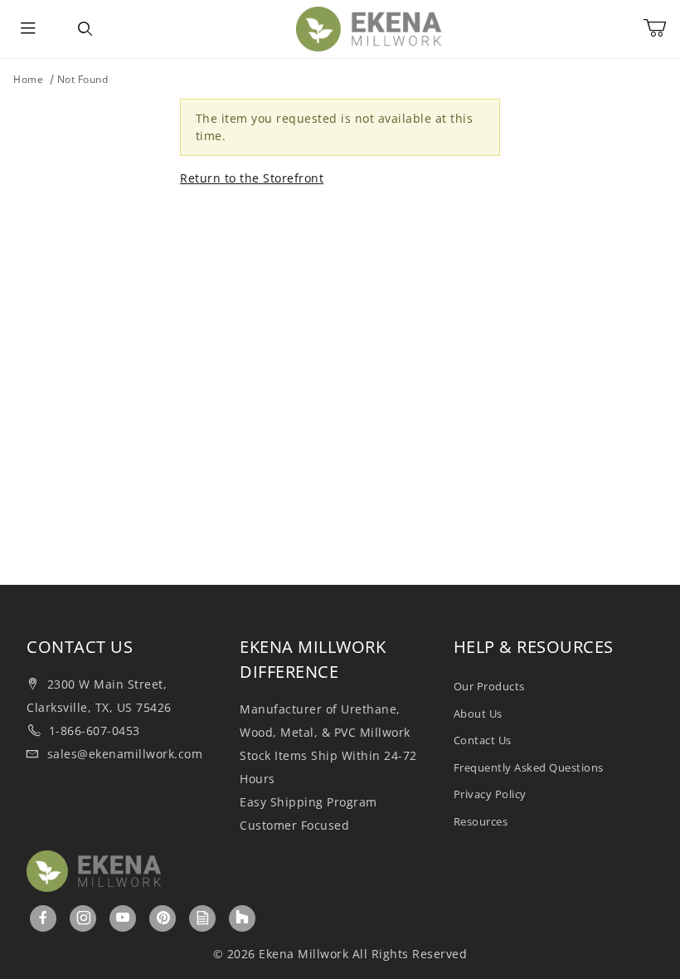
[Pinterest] (163, 917)
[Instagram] (84, 917)
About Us (478, 713)
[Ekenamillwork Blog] (203, 917)
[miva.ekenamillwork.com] (368, 28)
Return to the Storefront (251, 178)
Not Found (83, 79)
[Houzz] (242, 918)
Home (28, 79)
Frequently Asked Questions (529, 767)
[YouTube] (123, 917)
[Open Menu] (28, 29)
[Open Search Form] (84, 29)
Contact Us (483, 740)
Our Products (489, 686)
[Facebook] (43, 917)
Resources (481, 821)
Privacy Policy (490, 794)
